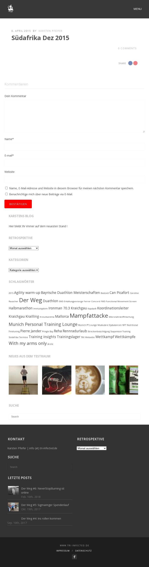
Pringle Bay (47, 331)
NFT (124, 325)
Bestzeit (105, 293)
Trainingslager (68, 336)
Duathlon (50, 301)
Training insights (42, 336)
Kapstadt (92, 308)
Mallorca (62, 316)
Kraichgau (17, 316)
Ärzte (50, 344)
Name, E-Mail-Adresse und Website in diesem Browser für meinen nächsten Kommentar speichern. (71, 188)
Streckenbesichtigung (99, 331)
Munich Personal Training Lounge (43, 324)
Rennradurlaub (75, 331)
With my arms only (28, 343)
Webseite (90, 337)
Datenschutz (83, 550)
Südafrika (13, 337)
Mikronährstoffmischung (121, 317)
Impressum (63, 550)
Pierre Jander (30, 331)
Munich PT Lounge (87, 325)
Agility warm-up (27, 292)
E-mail (9, 155)
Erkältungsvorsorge (73, 301)
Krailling (32, 316)
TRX (82, 337)
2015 (11, 293)
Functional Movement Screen (121, 301)
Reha (58, 331)
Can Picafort (119, 292)
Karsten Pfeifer (51, 31)
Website (9, 172)
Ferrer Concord (92, 301)
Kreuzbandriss (47, 317)
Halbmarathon (21, 308)
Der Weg (30, 300)
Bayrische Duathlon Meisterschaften (70, 292)
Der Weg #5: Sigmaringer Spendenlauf (45, 505)
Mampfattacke (89, 315)
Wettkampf (104, 336)
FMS (103, 301)
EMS (61, 301)
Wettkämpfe (125, 336)
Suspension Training (120, 331)
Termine (23, 337)
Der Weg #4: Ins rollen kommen (41, 518)
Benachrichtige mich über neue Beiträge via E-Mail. (41, 194)
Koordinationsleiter (113, 308)
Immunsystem (40, 308)
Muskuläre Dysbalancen (110, 325)
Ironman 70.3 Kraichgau (68, 308)
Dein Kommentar (15, 96)
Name (9, 139)
